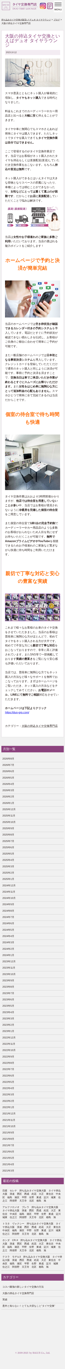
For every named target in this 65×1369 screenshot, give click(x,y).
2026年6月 (8, 771)
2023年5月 (8, 1005)
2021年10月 (9, 1126)
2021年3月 (8, 1170)
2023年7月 (8, 993)
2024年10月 (9, 898)
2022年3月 (8, 1094)
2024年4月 (8, 936)
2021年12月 (9, 1113)
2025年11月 (8, 815)
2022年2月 (8, 1101)
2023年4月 (8, 1012)
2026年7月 (8, 765)
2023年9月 (8, 980)
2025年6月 (8, 847)
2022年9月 (8, 1056)
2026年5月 (8, 777)
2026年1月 (8, 803)
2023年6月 (8, 999)
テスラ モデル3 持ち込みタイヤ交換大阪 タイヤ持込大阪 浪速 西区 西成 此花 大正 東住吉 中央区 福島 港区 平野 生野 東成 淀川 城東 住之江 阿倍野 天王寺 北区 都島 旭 (32, 1261)
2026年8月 (8, 758)
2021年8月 (8, 1138)
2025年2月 (8, 872)
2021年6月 (8, 1151)
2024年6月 (8, 923)
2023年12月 (9, 961)
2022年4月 (8, 1088)
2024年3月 (8, 942)
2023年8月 (8, 986)
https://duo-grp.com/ (17, 712)
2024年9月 (8, 904)
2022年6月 (8, 1075)
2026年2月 (8, 796)
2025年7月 (8, 841)
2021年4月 (8, 1164)
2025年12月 (9, 809)
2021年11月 (8, 1120)
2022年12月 (9, 1037)
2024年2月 (8, 948)
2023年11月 (8, 967)
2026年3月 (8, 790)
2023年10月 (9, 974)
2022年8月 (8, 1062)
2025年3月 (8, 866)
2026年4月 (8, 784)
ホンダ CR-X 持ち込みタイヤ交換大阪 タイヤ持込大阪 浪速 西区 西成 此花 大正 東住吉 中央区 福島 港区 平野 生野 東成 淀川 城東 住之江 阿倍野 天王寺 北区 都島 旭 (32, 1245)
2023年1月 (8, 1031)
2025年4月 (8, 860)
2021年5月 (8, 1157)
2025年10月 (9, 822)
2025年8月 (8, 834)
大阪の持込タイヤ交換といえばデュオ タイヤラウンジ (32, 40)
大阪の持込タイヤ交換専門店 (40, 725)
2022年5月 (8, 1081)
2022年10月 (9, 1050)
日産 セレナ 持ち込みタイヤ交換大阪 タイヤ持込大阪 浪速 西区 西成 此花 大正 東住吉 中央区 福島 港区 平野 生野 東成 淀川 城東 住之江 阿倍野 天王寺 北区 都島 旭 (31, 1195)
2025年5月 (8, 853)
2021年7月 (8, 1145)
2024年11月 (8, 891)
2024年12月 (9, 885)
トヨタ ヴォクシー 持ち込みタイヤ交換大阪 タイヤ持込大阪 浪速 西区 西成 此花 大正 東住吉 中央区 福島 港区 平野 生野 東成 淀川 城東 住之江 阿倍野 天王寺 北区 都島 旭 (32, 1228)
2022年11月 (8, 1043)
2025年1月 (8, 879)
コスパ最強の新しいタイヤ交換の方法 (23, 1286)
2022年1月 (8, 1107)
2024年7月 (8, 917)
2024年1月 (8, 955)
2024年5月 (8, 929)
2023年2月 (8, 1024)
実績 (4, 1299)
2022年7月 (8, 1069)
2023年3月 (8, 1018)
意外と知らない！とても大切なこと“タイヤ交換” (28, 1305)
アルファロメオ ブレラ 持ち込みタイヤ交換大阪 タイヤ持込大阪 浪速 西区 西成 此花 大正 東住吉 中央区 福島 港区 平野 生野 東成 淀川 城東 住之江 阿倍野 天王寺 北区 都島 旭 (32, 1212)
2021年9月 (8, 1132)
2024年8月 (8, 910)
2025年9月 (8, 828)
